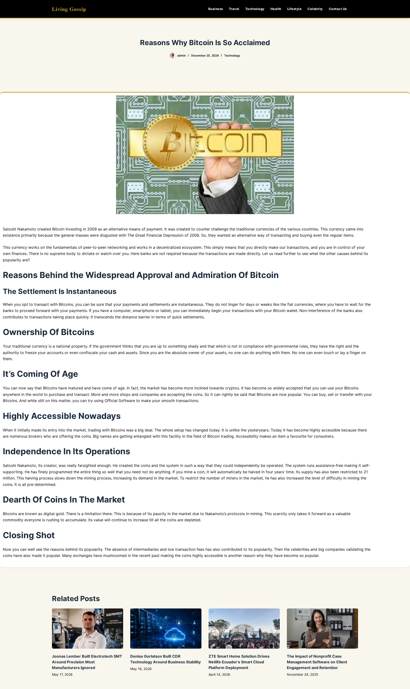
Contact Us (338, 9)
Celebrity (315, 9)
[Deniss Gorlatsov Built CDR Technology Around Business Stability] (165, 628)
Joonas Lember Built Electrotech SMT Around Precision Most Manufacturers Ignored (87, 662)
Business (215, 9)
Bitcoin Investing (67, 229)
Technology (255, 9)
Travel (234, 9)
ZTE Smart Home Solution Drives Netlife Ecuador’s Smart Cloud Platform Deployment (239, 662)
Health (275, 9)
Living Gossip (69, 9)
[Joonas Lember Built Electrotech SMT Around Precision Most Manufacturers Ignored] (87, 628)
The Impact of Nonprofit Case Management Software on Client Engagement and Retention (317, 662)
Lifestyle (294, 9)
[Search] (356, 9)
